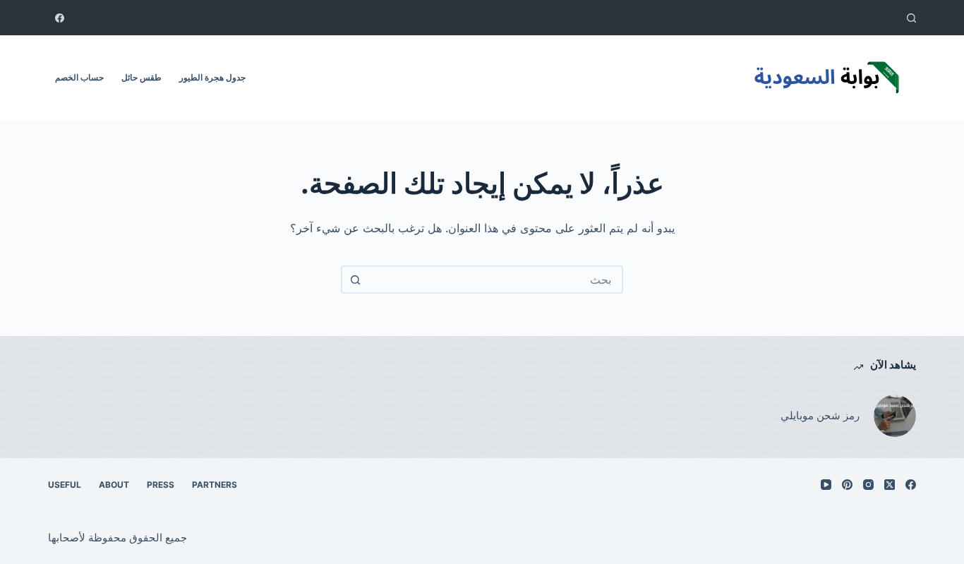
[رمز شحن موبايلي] (895, 416)
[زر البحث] (355, 279)
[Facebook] (59, 18)
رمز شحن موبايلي (820, 415)
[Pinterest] (847, 484)
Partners (214, 484)
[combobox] (495, 279)
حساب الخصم (79, 77)
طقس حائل (141, 77)
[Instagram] (868, 484)
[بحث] (911, 18)
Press (160, 484)
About (114, 484)
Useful (64, 484)
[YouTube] (826, 484)
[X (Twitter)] (889, 484)
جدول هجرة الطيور (212, 77)
